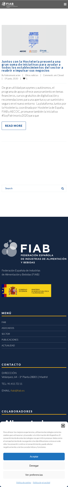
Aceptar (34, 456)
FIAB (4, 322)
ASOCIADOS (8, 328)
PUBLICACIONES (10, 339)
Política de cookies (23, 482)
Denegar (34, 465)
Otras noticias (31, 75)
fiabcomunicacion (12, 75)
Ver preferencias (34, 474)
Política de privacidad (41, 482)
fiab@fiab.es (18, 390)
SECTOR (6, 334)
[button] (63, 425)
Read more (13, 125)
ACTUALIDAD (8, 345)
